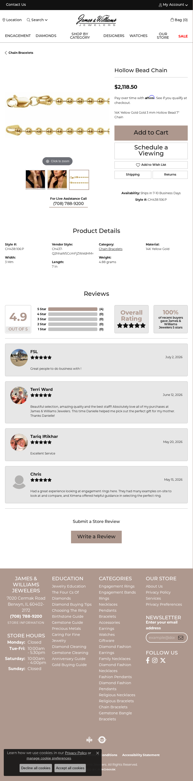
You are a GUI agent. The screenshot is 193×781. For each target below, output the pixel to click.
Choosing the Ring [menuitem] (69, 610)
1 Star (42, 329)
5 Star (41, 309)
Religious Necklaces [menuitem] (117, 695)
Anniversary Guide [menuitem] (69, 658)
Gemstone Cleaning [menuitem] (70, 652)
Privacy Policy (158, 592)
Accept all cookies (70, 768)
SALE (183, 36)
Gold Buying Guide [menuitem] (69, 665)
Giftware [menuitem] (106, 640)
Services (153, 598)
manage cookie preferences (49, 758)
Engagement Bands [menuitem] (117, 592)
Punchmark (106, 769)
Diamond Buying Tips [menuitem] (72, 604)
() (101, 309)
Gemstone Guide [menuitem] (67, 622)
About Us (154, 586)
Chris (35, 474)
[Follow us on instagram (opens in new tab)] (154, 660)
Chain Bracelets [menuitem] (113, 707)
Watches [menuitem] (107, 634)
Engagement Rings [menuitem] (117, 586)
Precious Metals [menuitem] (66, 628)
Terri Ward (41, 389)
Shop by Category (80, 36)
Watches (139, 36)
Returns (170, 174)
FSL (34, 351)
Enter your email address (161, 625)
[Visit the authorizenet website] (102, 740)
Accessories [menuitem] (109, 622)
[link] (15, 5)
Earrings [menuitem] (106, 628)
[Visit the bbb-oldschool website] (89, 740)
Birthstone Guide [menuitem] (68, 616)
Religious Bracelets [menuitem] (116, 701)
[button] (171, 5)
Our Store (163, 36)
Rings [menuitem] (104, 598)
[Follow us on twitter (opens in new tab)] (163, 660)
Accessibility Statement (141, 755)
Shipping (133, 174)
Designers (113, 36)
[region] (57, 115)
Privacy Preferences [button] (164, 604)
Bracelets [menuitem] (107, 616)
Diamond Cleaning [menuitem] (69, 646)
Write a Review (96, 537)
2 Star (41, 324)
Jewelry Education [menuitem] (69, 586)
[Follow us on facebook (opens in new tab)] (148, 660)
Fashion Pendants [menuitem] (115, 677)
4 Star (41, 314)
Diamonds (46, 36)
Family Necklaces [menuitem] (115, 658)
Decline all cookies (35, 768)
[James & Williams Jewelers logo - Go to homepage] (96, 20)
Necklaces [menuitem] (108, 604)
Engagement (18, 36)
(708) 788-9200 (68, 204)
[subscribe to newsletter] (180, 637)
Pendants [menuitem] (107, 610)
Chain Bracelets (21, 53)
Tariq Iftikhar (44, 436)
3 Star (41, 319)
